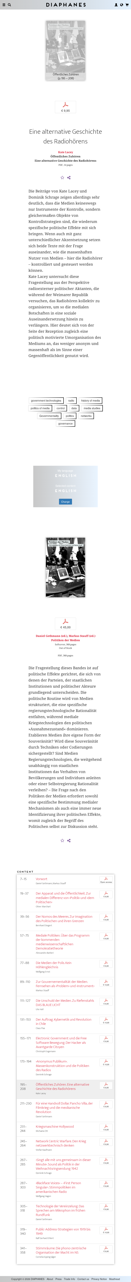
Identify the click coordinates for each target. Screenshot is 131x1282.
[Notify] (62, 178)
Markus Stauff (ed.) (82, 636)
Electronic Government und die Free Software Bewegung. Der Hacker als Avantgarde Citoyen (61, 1042)
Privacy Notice (99, 1279)
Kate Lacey (65, 152)
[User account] (116, 5)
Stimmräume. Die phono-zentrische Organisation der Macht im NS (61, 1250)
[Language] (121, 5)
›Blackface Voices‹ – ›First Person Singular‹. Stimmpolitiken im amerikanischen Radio (58, 1187)
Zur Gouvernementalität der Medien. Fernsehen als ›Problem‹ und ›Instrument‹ (65, 984)
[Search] (9, 5)
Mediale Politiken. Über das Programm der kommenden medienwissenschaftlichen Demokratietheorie (63, 941)
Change (65, 501)
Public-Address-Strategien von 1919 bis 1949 (63, 1231)
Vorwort (41, 879)
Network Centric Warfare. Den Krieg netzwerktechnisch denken (61, 1143)
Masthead (114, 1279)
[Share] (68, 178)
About (50, 1279)
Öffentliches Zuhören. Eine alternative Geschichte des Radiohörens (62, 1087)
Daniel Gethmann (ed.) (51, 636)
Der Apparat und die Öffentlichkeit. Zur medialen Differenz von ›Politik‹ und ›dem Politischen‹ (65, 897)
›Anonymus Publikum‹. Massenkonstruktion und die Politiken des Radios (62, 1065)
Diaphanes (65, 4)
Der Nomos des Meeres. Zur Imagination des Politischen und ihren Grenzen (64, 919)
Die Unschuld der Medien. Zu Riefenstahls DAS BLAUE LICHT (65, 1003)
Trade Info (69, 1279)
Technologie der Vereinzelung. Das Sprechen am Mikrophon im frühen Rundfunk (60, 1210)
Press (58, 1279)
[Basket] (127, 5)
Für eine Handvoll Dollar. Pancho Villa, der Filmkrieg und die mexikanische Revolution (64, 1107)
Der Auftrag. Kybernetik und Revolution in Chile (63, 1022)
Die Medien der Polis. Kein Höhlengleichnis (53, 965)
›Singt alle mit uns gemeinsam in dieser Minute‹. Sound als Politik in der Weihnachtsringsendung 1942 (63, 1164)
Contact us (83, 1279)
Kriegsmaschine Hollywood (55, 1127)
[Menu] (3, 5)
